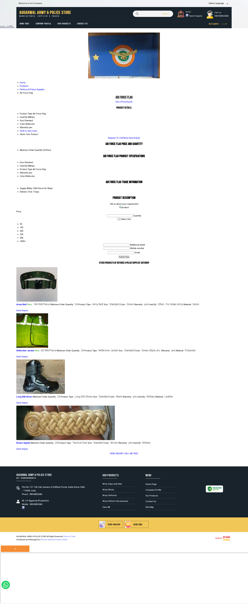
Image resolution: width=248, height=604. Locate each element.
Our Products (64, 23)
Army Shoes (108, 489)
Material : (191, 304)
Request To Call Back (118, 138)
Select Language (216, 3)
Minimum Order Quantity (31, 150)
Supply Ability (26, 188)
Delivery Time (26, 191)
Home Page (24, 23)
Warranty (24, 172)
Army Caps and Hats (112, 484)
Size (22, 162)
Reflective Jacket (25, 350)
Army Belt (21, 304)
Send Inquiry (195, 16)
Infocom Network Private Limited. (54, 539)
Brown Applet (23, 443)
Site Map (150, 507)
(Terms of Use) (69, 536)
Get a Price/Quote (124, 101)
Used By (23, 166)
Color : (126, 304)
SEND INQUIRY (117, 453)
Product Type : (90, 304)
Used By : (166, 304)
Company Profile (43, 23)
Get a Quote (214, 24)
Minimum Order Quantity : (64, 304)
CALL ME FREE (131, 453)
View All (106, 507)
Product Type (26, 169)
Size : (111, 304)
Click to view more (28, 131)
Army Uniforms (109, 495)
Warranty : (141, 304)
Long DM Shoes (24, 396)
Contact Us (82, 23)
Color (22, 176)
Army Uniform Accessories (115, 501)
